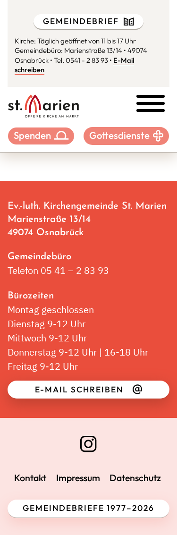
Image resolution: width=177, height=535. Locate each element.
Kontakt (30, 478)
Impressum (78, 478)
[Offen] (150, 103)
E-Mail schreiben (79, 389)
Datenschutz (135, 478)
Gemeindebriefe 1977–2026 (88, 508)
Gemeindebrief (81, 21)
